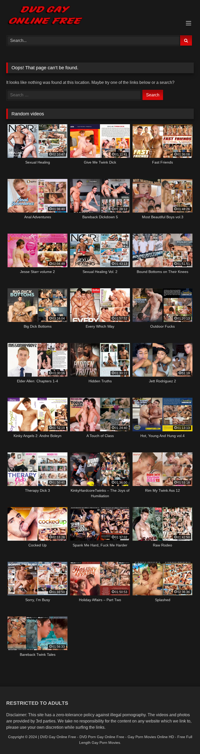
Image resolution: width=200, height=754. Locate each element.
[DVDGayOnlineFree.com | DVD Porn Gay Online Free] (100, 16)
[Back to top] (184, 738)
